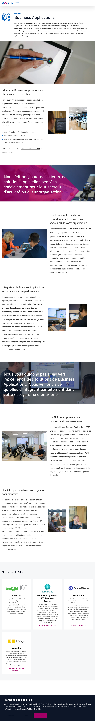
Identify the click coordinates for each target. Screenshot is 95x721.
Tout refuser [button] (25, 715)
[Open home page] (7, 3)
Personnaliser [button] (10, 715)
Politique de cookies (34, 709)
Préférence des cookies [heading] (18, 700)
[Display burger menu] (92, 3)
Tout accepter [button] (40, 715)
